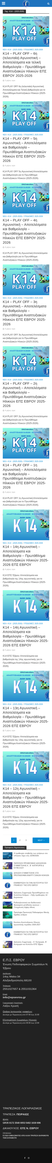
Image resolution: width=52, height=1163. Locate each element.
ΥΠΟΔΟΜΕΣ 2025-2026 (33, 50)
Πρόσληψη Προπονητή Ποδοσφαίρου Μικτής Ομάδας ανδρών (31, 913)
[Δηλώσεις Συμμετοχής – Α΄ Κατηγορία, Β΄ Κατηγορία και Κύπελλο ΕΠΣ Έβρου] (7, 944)
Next (40, 840)
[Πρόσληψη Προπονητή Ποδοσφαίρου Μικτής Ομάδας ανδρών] (7, 915)
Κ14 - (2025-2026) (15, 50)
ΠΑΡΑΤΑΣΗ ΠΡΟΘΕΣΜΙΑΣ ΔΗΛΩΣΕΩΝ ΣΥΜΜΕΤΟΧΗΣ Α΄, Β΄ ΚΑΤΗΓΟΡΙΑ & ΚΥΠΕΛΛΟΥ (30, 865)
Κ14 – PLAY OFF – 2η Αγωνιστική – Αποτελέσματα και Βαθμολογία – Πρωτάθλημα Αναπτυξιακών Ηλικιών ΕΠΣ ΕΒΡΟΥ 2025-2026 (24, 394)
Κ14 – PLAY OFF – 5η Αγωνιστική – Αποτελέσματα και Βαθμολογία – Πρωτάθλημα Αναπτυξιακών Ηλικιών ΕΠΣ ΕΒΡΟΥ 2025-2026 (24, 150)
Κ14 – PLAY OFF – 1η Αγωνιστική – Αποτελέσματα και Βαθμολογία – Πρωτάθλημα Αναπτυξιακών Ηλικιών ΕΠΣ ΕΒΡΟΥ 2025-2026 (24, 476)
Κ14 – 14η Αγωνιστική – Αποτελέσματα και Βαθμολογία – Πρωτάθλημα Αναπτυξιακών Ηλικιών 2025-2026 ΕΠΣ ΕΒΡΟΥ (25, 555)
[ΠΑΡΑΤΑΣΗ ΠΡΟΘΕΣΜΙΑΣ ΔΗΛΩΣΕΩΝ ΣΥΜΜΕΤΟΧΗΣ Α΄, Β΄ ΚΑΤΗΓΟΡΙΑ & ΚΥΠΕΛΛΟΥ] (7, 865)
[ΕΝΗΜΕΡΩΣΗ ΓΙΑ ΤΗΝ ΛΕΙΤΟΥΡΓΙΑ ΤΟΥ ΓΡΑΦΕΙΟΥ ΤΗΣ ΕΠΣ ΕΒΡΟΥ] (7, 885)
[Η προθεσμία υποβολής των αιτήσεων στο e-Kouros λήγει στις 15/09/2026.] (7, 856)
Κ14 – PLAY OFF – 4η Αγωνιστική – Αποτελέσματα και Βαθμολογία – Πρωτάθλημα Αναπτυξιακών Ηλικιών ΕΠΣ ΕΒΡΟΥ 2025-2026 (24, 231)
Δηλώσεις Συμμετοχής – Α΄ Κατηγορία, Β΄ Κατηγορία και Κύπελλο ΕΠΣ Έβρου (30, 943)
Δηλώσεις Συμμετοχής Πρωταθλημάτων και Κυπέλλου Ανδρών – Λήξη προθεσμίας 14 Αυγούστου (31, 895)
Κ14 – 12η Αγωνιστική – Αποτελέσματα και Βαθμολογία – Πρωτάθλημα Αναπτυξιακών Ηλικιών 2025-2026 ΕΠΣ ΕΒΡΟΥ (25, 797)
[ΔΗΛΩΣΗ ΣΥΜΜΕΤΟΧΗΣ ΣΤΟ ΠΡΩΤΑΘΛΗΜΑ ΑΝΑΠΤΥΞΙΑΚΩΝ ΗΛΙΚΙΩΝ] (7, 875)
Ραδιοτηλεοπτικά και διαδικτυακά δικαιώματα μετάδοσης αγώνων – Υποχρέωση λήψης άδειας (27, 905)
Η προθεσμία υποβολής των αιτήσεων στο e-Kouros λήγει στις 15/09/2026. (31, 854)
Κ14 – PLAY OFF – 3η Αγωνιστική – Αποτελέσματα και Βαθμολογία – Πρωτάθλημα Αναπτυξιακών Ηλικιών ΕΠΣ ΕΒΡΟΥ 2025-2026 (24, 313)
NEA (5, 50)
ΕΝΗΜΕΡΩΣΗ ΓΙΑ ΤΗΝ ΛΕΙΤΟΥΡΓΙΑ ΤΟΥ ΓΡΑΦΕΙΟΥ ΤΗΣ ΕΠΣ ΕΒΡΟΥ (31, 884)
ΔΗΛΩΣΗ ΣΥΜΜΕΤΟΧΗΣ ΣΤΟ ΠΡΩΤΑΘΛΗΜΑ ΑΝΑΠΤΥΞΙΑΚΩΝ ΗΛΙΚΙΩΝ (31, 874)
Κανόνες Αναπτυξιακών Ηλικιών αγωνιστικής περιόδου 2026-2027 (27, 923)
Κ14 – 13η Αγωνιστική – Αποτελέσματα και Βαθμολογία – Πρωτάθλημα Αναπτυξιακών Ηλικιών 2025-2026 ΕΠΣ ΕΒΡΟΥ (25, 717)
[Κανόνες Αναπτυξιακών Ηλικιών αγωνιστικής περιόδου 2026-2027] (7, 924)
